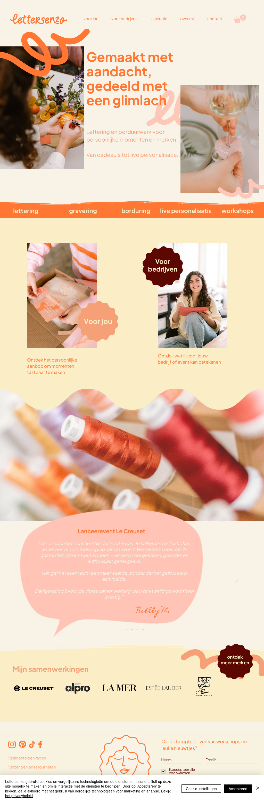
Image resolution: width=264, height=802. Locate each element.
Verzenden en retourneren (32, 766)
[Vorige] (27, 580)
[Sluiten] (258, 788)
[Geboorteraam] (126, 629)
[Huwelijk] (137, 629)
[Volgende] (236, 580)
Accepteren (238, 788)
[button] (240, 18)
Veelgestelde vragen (27, 757)
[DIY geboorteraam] (143, 629)
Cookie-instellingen (201, 788)
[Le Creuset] (121, 629)
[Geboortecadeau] (132, 629)
